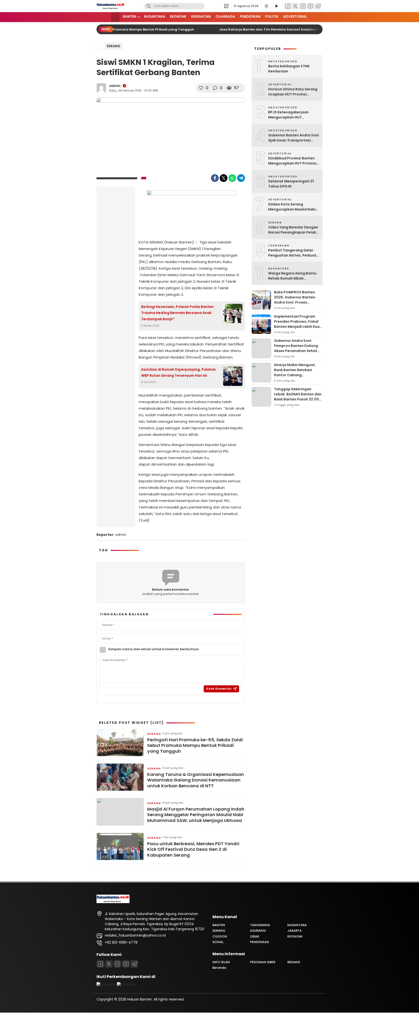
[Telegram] (317, 6)
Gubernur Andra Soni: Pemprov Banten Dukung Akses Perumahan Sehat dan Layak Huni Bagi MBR (296, 348)
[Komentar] (215, 88)
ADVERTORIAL (295, 16)
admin (115, 85)
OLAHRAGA (225, 16)
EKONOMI (178, 16)
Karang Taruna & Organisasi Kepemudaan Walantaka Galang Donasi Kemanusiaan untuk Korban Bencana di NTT (195, 780)
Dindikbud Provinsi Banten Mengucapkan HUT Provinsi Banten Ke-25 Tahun (292, 161)
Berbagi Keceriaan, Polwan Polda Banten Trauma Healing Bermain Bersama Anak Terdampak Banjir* (177, 312)
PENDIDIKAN (250, 16)
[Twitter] (295, 6)
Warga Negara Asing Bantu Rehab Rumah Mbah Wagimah (292, 276)
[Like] (201, 88)
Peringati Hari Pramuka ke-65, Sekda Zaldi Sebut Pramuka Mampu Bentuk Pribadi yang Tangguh (195, 745)
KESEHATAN (201, 16)
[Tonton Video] (276, 6)
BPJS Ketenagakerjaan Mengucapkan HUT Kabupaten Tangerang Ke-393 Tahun (292, 115)
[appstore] (106, 984)
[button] (227, 6)
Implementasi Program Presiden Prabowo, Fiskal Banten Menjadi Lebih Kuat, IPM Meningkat (298, 324)
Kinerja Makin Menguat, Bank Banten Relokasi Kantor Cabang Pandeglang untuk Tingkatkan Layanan (295, 375)
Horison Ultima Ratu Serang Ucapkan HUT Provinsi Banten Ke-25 (292, 92)
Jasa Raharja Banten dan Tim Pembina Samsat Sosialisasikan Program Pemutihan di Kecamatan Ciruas (300, 29)
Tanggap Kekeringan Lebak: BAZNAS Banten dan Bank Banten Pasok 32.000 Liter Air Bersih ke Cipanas (298, 397)
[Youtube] (126, 964)
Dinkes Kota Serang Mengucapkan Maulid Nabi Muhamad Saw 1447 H (292, 207)
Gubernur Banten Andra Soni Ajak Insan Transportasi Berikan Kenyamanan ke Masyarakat (293, 138)
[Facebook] (287, 6)
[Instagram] (302, 6)
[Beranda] (115, 17)
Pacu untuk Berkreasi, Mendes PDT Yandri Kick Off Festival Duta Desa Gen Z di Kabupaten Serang (193, 849)
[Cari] (148, 6)
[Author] (101, 88)
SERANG (113, 46)
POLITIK (271, 16)
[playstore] (127, 984)
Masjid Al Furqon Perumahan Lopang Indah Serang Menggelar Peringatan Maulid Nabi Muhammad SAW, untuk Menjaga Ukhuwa (195, 814)
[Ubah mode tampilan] (266, 6)
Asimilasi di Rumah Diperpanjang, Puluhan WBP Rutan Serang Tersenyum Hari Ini (178, 372)
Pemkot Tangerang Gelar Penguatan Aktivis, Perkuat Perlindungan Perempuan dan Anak (292, 253)
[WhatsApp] (232, 178)
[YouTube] (310, 6)
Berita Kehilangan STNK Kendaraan (289, 69)
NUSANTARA (154, 16)
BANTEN (129, 16)
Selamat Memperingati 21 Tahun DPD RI (291, 184)
